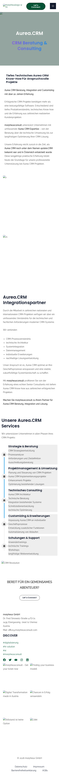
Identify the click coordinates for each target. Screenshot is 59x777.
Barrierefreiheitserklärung (23, 770)
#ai (4, 650)
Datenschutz (21, 766)
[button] (35, 6)
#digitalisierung (10, 642)
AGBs (45, 770)
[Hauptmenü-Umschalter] (53, 6)
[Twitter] (10, 660)
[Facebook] (4, 660)
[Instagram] (21, 660)
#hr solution (9, 646)
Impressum (38, 766)
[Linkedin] (27, 660)
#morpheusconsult (12, 654)
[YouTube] (16, 660)
